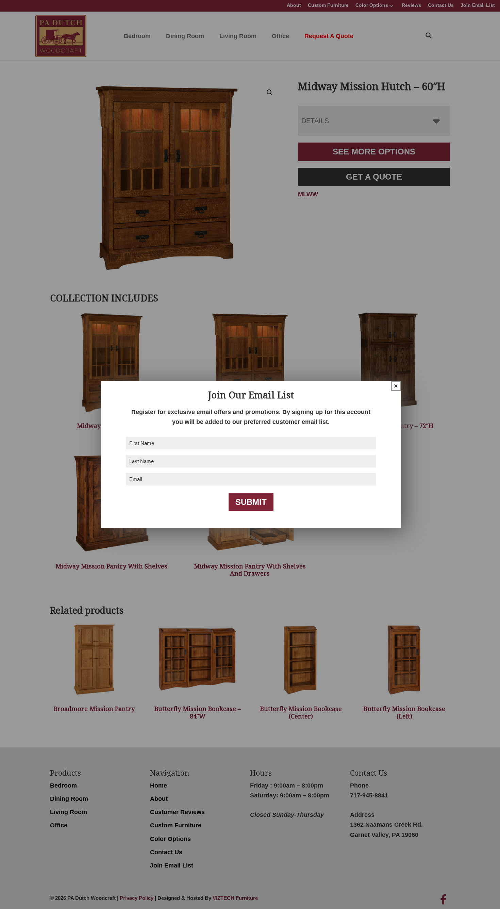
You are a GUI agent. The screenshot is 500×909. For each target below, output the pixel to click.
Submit (251, 502)
